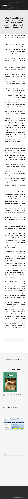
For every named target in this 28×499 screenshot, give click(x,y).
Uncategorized (15, 13)
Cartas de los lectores (14, 360)
